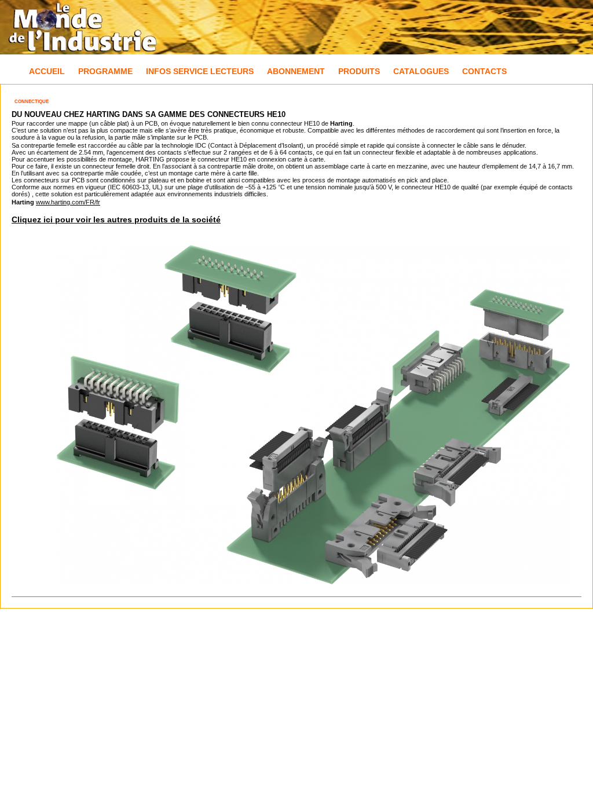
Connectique (31, 101)
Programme (105, 71)
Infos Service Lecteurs (200, 71)
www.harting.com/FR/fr (68, 202)
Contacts (484, 71)
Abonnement (296, 71)
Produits (359, 71)
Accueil (47, 71)
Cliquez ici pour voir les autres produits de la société (116, 219)
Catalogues (421, 71)
